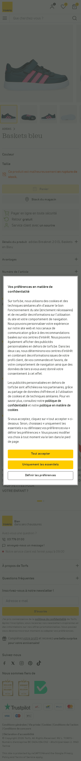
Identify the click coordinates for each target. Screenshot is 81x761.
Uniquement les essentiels (40, 464)
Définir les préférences (40, 475)
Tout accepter (40, 453)
